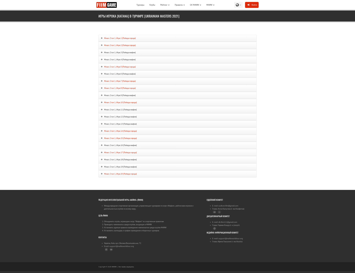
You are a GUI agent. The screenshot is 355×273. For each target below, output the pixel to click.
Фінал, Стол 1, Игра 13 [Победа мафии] (120, 124)
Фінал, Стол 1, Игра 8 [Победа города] (120, 88)
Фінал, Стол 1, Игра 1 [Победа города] (120, 38)
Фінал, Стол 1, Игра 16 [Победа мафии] (120, 145)
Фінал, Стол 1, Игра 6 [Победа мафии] (120, 74)
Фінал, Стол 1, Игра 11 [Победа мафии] (120, 109)
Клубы (152, 5)
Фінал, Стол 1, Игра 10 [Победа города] (120, 102)
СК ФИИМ (194, 5)
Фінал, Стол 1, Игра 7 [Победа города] (120, 81)
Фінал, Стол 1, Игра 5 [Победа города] (120, 67)
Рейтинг (163, 5)
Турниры (140, 5)
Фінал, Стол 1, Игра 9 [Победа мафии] (120, 95)
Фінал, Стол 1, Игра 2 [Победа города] (120, 45)
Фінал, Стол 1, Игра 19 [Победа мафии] (120, 167)
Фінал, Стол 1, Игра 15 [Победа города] (120, 138)
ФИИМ (209, 5)
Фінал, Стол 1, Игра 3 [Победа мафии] (120, 52)
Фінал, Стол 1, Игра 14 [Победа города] (120, 131)
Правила (179, 5)
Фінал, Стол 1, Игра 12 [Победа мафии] (120, 117)
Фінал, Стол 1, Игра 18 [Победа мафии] (120, 159)
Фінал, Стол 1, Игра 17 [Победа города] (120, 152)
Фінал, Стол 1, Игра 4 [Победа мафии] (120, 59)
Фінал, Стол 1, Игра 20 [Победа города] (120, 174)
